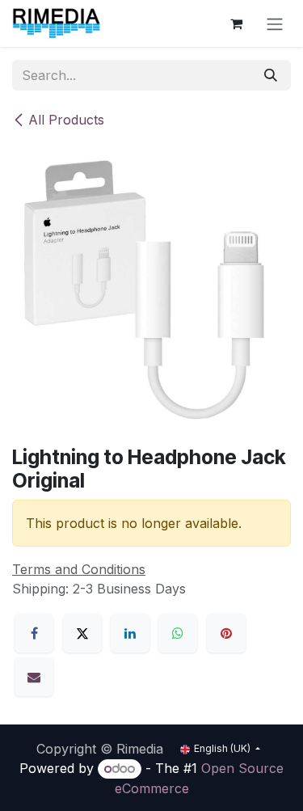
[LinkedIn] (130, 633)
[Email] (34, 676)
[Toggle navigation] (275, 23)
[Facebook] (34, 633)
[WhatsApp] (177, 633)
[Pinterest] (226, 633)
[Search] (270, 75)
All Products (66, 120)
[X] (82, 633)
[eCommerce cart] (236, 23)
